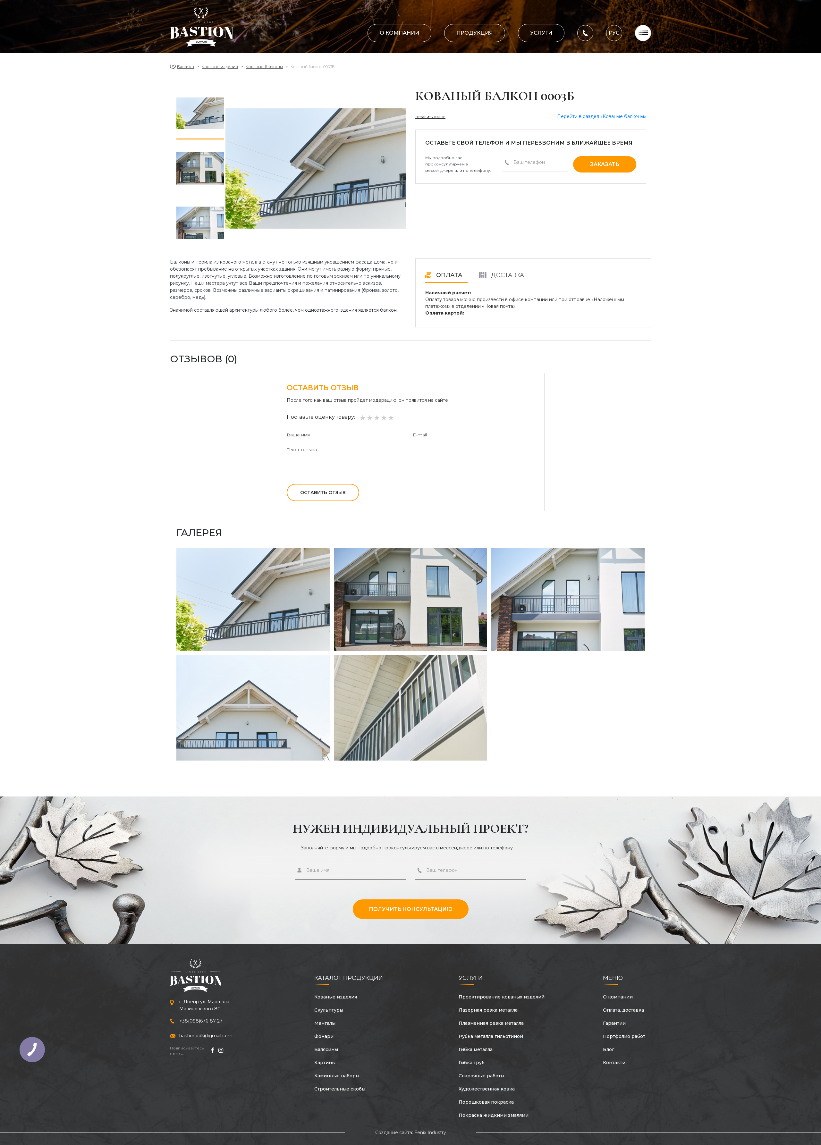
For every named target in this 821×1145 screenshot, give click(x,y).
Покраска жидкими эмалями (494, 1115)
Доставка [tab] (507, 275)
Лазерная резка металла (488, 1010)
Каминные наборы (336, 1076)
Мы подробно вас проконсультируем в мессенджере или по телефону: (458, 164)
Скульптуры (328, 1010)
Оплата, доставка (623, 1010)
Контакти (614, 1062)
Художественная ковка (487, 1089)
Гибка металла (476, 1049)
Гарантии (614, 1023)
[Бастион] (201, 26)
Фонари (324, 1036)
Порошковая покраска (486, 1102)
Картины (324, 1062)
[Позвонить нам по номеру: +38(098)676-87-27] (585, 32)
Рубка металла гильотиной (491, 1036)
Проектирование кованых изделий (502, 997)
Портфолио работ (624, 1036)
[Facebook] (212, 1050)
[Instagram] (220, 1050)
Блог (608, 1049)
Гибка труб (472, 1062)
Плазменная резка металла (491, 1023)
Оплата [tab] (448, 275)
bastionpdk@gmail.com (206, 1036)
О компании (399, 33)
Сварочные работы (481, 1076)
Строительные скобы (339, 1089)
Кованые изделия (220, 66)
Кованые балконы (264, 66)
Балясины (326, 1049)
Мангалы (324, 1023)
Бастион (185, 66)
